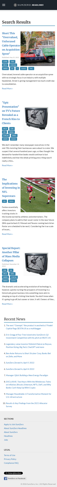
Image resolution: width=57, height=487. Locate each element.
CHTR (5, 61)
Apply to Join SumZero (13, 424)
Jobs (6, 440)
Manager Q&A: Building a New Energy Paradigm (27, 375)
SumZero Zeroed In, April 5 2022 (20, 362)
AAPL (12, 274)
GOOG (23, 68)
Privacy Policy (10, 459)
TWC (31, 68)
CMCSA (13, 65)
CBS (12, 128)
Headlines (8, 436)
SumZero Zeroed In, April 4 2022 (20, 369)
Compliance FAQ (11, 463)
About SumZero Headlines (15, 428)
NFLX (5, 65)
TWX (12, 61)
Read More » (7, 88)
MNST (14, 135)
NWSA (5, 68)
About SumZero (10, 432)
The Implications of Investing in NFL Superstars (11, 188)
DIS (4, 132)
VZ (12, 68)
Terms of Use (9, 455)
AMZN (5, 139)
